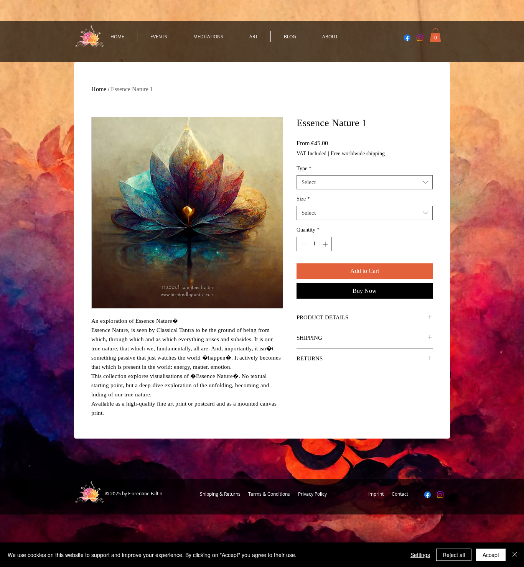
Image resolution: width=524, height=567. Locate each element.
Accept (491, 555)
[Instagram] (419, 37)
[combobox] (365, 182)
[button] (435, 35)
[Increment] (326, 244)
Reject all (454, 555)
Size (303, 199)
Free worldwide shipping (358, 153)
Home (98, 89)
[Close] (514, 555)
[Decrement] (302, 244)
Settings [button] (420, 555)
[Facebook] (407, 37)
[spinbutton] (314, 244)
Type (304, 168)
